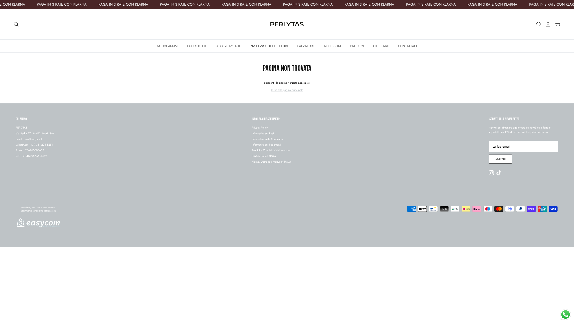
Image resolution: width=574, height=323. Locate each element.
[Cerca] (16, 24)
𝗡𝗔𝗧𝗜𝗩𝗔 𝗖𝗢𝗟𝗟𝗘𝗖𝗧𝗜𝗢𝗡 (269, 46)
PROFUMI (357, 46)
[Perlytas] (287, 24)
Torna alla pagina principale (287, 90)
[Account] (547, 24)
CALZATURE (306, 46)
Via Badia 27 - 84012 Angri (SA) (35, 133)
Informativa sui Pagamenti (266, 145)
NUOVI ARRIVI (167, 46)
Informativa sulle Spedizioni (267, 139)
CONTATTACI (407, 46)
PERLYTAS (21, 128)
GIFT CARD (381, 46)
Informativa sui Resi (263, 133)
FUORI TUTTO (197, 46)
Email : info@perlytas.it (29, 139)
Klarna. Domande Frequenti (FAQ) (271, 162)
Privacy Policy (260, 128)
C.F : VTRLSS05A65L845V (31, 156)
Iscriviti (500, 159)
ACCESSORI (332, 46)
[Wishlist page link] (538, 24)
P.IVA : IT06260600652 (30, 150)
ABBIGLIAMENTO (228, 46)
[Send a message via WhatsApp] (565, 314)
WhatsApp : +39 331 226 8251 (34, 145)
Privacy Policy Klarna (264, 156)
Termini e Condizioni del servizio (271, 150)
